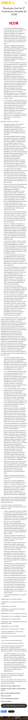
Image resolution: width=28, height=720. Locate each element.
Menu (25, 2)
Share (4, 711)
